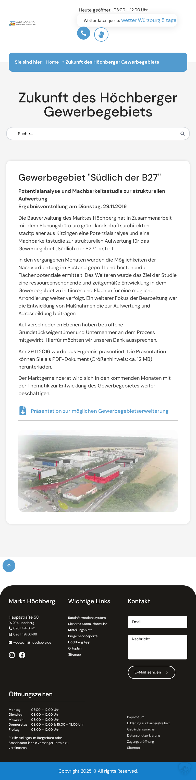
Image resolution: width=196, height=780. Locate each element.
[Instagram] (12, 655)
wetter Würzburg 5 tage (148, 20)
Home (52, 62)
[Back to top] (9, 565)
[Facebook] (22, 655)
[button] (23, 634)
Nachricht (137, 633)
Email (133, 614)
